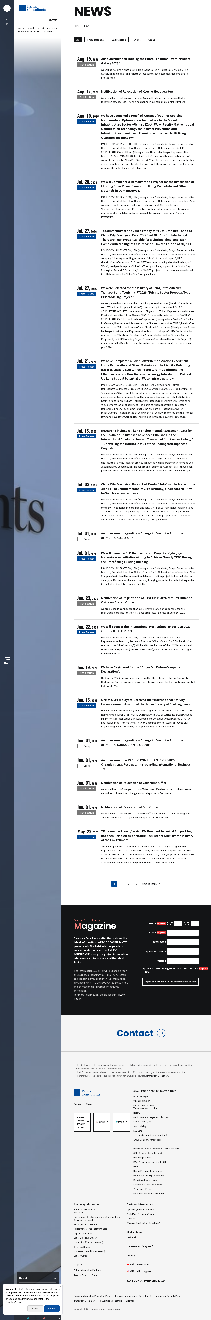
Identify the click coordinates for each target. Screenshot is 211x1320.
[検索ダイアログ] (7, 8)
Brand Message (140, 1096)
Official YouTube (139, 1264)
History (136, 1112)
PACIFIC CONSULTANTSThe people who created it (146, 1107)
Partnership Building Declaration (148, 1175)
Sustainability (139, 1126)
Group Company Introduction (147, 1139)
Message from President (85, 1224)
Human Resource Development (148, 1171)
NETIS (76, 1264)
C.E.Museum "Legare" (140, 1246)
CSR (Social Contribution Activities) (150, 1135)
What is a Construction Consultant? (143, 1222)
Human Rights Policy (142, 1157)
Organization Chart (83, 1233)
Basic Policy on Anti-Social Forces (149, 1193)
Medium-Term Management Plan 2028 (151, 1117)
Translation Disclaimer (157, 1075)
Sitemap (130, 1300)
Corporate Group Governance (148, 1184)
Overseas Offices (82, 1246)
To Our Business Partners (110, 1300)
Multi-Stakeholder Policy (145, 1179)
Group (152, 39)
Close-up (131, 1218)
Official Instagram (140, 1271)
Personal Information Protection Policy (92, 1295)
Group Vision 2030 (142, 1121)
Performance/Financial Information (90, 1228)
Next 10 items (150, 883)
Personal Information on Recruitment (133, 1295)
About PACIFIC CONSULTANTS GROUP (154, 1091)
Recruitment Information (81, 1122)
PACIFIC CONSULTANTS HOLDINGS (146, 1281)
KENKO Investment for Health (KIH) (149, 1162)
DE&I (135, 1166)
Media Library (134, 1232)
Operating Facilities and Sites (141, 1209)
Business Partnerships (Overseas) (89, 1251)
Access (77, 1104)
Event (137, 39)
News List (25, 1278)
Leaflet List (132, 1237)
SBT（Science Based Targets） (148, 1152)
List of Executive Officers (85, 1237)
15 (135, 883)
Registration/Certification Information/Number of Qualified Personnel (97, 1218)
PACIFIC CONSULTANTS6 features (84, 1211)
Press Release (95, 39)
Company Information (87, 1204)
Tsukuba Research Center (86, 1275)
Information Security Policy (168, 1295)
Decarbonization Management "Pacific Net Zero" (156, 1148)
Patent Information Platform (87, 1270)
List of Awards (80, 1255)
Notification (118, 39)
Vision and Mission (141, 1100)
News (89, 1104)
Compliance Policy (142, 1189)
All (77, 39)
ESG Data (137, 1130)
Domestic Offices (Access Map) (88, 1242)
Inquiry (131, 1255)
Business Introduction (140, 1204)
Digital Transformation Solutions (142, 1214)
